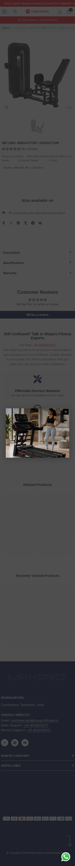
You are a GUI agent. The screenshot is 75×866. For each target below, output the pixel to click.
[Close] (66, 412)
